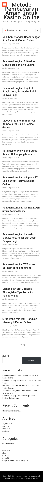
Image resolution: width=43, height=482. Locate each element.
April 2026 (6, 431)
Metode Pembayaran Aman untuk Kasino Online (21, 11)
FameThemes (33, 478)
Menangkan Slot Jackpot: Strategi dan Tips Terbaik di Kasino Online (18, 292)
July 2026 (5, 426)
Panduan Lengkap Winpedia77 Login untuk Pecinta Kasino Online (20, 181)
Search (5, 356)
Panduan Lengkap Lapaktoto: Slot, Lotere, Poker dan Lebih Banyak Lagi (19, 238)
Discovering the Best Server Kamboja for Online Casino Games (18, 124)
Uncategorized (8, 444)
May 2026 (6, 429)
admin (4, 44)
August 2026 (7, 423)
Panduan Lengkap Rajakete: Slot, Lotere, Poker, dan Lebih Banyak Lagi (19, 91)
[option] (23, 30)
